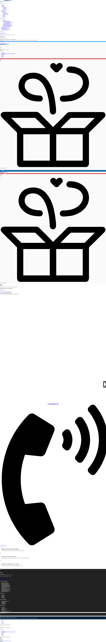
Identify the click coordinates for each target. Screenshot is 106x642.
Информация (3, 595)
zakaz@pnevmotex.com (3, 579)
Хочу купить (3, 609)
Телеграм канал (2, 36)
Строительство (4, 602)
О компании (3, 6)
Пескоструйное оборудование (6, 29)
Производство (4, 601)
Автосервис (3, 603)
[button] (53, 59)
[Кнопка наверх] (104, 640)
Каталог (3, 596)
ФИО (1, 638)
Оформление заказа (4, 608)
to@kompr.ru (1, 41)
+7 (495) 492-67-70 (2, 33)
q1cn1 (2, 57)
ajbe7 (2, 56)
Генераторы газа (4, 27)
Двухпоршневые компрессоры (9, 22)
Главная (3, 5)
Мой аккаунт (3, 607)
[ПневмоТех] (6, 1)
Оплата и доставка (6, 13)
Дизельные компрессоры (6, 23)
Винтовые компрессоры (5, 582)
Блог (4, 15)
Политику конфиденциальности (7, 640)
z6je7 (2, 633)
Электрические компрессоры (7, 26)
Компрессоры (4, 20)
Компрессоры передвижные (7, 24)
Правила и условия (4, 611)
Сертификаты (5, 9)
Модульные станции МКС (5, 28)
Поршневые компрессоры (7, 21)
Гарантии (4, 12)
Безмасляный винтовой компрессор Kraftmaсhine (8, 53)
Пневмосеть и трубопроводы (6, 591)
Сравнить (3, 610)
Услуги (3, 10)
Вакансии (4, 8)
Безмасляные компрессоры (5, 586)
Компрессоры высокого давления (8, 25)
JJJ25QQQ (3, 54)
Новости (4, 16)
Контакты (3, 597)
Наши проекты (4, 176)
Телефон (1, 639)
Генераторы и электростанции (6, 585)
